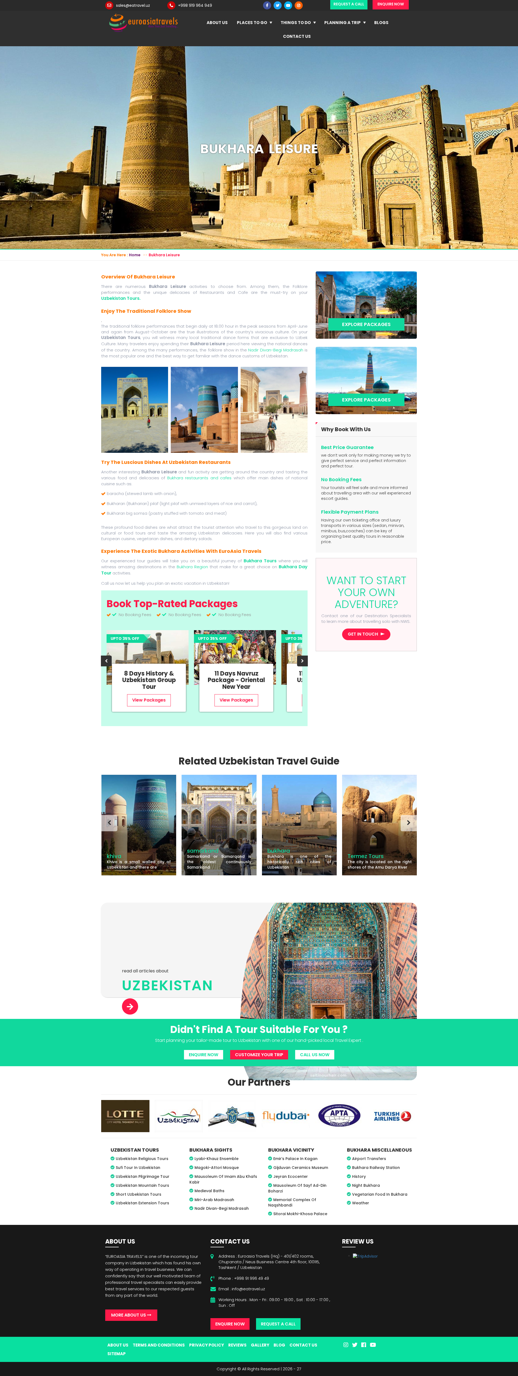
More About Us (129, 1315)
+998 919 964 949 (195, 5)
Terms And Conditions (159, 1345)
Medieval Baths (209, 1191)
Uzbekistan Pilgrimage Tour (142, 1176)
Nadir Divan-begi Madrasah (222, 1208)
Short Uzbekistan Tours (138, 1194)
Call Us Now (314, 1055)
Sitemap (116, 1354)
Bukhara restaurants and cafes (199, 478)
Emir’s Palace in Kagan (295, 1158)
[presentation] (106, 661)
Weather (360, 1203)
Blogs (381, 22)
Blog (279, 1345)
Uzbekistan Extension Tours (142, 1203)
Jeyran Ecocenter (290, 1176)
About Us (217, 22)
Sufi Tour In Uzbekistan (138, 1167)
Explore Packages (366, 324)
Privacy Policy (206, 1345)
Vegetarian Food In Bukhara (379, 1194)
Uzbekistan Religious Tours (142, 1158)
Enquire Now (203, 1055)
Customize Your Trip (259, 1055)
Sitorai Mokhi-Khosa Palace (300, 1214)
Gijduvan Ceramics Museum (300, 1167)
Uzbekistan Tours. (121, 298)
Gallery (260, 1345)
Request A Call (278, 1324)
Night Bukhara (366, 1185)
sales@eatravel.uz (133, 5)
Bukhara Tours (260, 561)
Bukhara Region (192, 567)
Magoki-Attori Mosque (217, 1167)
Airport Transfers (369, 1158)
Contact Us (297, 36)
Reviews (237, 1345)
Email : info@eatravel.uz (242, 1289)
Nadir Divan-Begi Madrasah (275, 350)
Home (135, 255)
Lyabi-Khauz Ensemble (216, 1158)
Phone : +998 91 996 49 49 (244, 1278)
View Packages (149, 700)
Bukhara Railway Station (376, 1167)
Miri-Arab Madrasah (214, 1199)
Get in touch (363, 634)
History (359, 1176)
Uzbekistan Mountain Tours (142, 1185)
